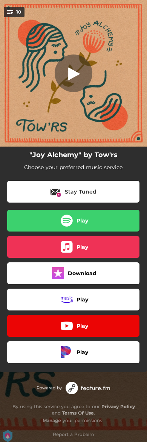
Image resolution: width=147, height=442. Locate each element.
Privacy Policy (118, 406)
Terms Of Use (78, 413)
